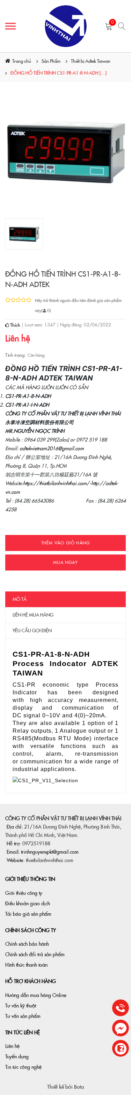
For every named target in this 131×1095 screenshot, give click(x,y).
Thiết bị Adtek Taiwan (90, 61)
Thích (14, 325)
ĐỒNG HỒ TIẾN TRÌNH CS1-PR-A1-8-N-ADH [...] (58, 73)
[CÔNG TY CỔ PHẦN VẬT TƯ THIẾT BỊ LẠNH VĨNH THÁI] (65, 26)
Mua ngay (65, 562)
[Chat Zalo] (120, 1049)
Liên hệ (12, 1046)
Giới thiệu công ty (23, 893)
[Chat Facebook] (120, 1029)
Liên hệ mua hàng (33, 615)
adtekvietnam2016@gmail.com (52, 448)
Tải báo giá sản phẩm (28, 914)
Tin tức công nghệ (23, 1067)
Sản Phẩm (51, 61)
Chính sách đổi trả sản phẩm (35, 954)
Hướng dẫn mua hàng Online (35, 995)
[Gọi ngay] (120, 1008)
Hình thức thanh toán (26, 965)
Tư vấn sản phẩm (23, 1016)
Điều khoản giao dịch (27, 903)
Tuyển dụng (17, 1057)
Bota (79, 1086)
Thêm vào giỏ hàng (65, 543)
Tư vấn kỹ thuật (20, 1006)
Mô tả (20, 599)
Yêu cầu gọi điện (32, 631)
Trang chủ (21, 61)
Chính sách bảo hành (27, 944)
